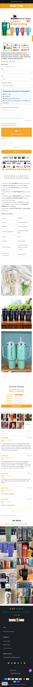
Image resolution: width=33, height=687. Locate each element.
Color (2, 69)
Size (2, 76)
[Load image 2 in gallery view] (16, 47)
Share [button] (4, 377)
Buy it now (17, 152)
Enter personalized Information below (10, 107)
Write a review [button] (16, 406)
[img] (4, 438)
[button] (3, 6)
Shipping (3, 66)
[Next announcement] (30, 1)
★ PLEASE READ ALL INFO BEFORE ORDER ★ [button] (16, 178)
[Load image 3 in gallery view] (25, 47)
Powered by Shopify (22, 684)
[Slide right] (31, 47)
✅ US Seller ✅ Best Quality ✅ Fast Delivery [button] (16, 176)
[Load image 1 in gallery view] (8, 47)
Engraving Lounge (14, 684)
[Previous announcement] (3, 1)
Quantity (3, 138)
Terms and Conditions (8, 631)
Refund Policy (6, 644)
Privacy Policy (6, 641)
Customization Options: (6, 82)
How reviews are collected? (8, 515)
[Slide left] (1, 47)
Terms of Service (7, 648)
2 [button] (14, 511)
